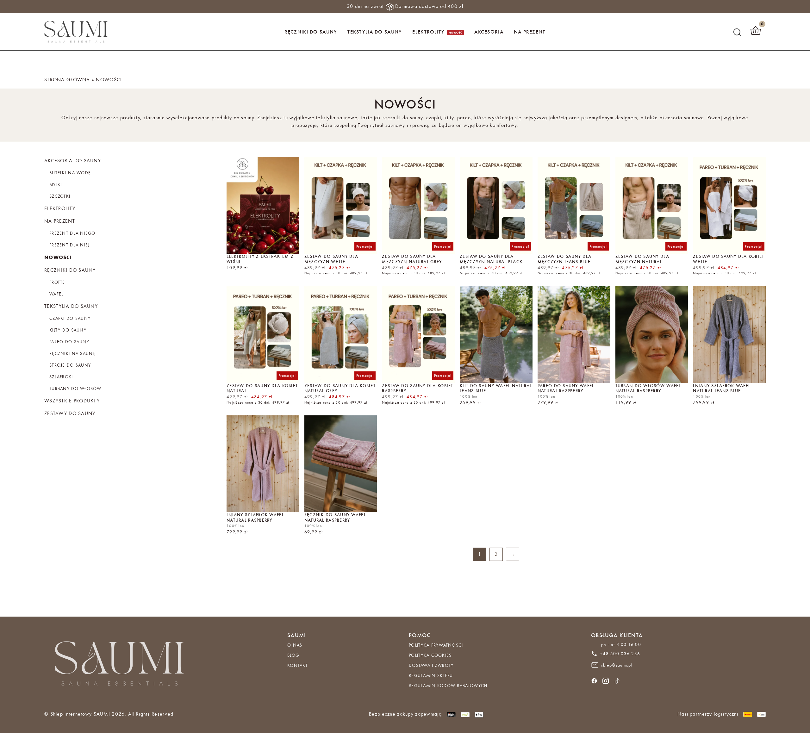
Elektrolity (428, 31)
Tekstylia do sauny (374, 31)
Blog (293, 655)
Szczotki (59, 196)
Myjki (55, 184)
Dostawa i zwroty (431, 665)
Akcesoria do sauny (72, 160)
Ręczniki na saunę (72, 353)
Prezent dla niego (72, 233)
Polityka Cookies (430, 655)
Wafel (56, 294)
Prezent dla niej (69, 245)
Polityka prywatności (436, 645)
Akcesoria (488, 31)
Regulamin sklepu (431, 675)
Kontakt (297, 665)
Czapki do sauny (69, 318)
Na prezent (529, 31)
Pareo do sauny (69, 342)
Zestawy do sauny (69, 413)
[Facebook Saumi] (594, 680)
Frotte (57, 282)
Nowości (58, 257)
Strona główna (67, 79)
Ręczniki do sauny (310, 31)
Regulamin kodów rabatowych (448, 685)
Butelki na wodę (70, 173)
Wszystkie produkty (72, 400)
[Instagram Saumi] (605, 680)
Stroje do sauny (70, 365)
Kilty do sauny (67, 330)
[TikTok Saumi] (617, 680)
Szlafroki (61, 377)
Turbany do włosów (75, 388)
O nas (294, 645)
